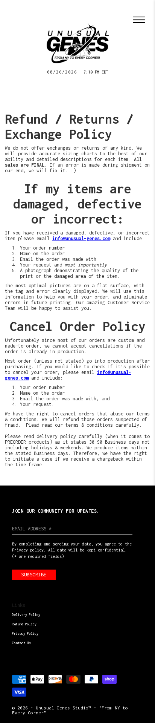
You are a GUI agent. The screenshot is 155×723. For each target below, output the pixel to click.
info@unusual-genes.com (81, 238)
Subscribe (34, 574)
